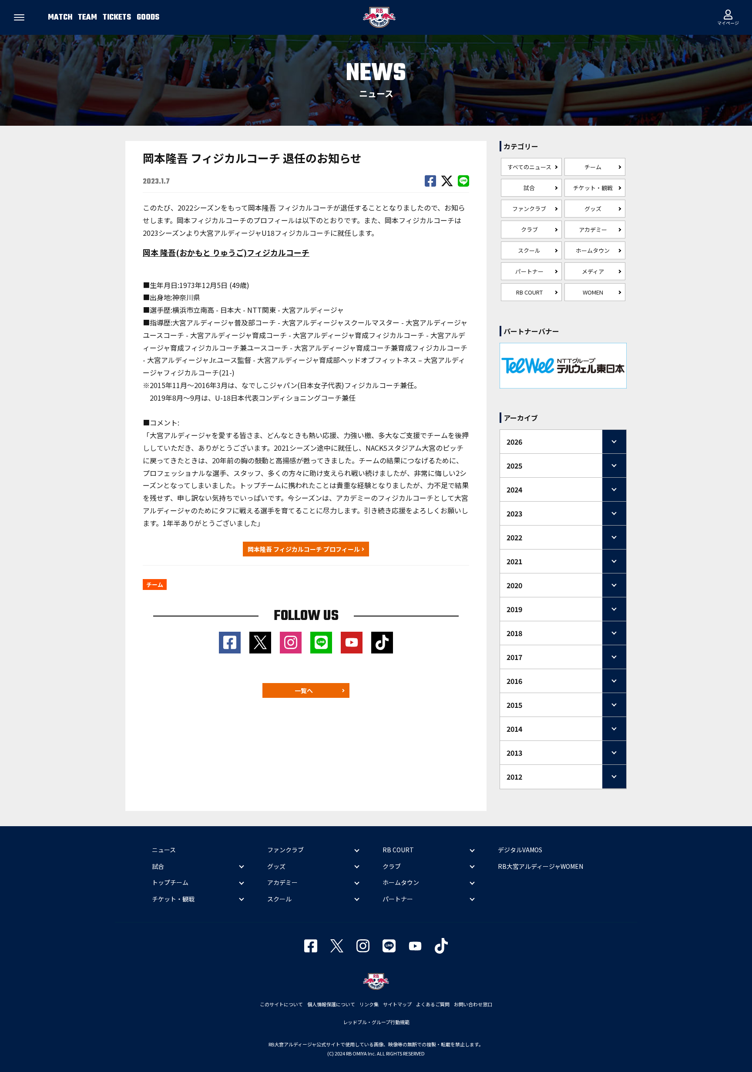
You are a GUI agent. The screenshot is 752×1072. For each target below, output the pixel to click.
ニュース (164, 849)
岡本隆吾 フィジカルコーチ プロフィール (304, 549)
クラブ (529, 229)
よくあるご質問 (433, 1004)
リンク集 (369, 1004)
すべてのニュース (529, 167)
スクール (529, 250)
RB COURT (529, 292)
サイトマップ (397, 1004)
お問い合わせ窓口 (473, 1004)
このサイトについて (281, 1004)
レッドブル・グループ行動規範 (376, 1021)
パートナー (529, 271)
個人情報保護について (331, 1004)
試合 (529, 188)
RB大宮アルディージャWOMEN (540, 866)
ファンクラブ (529, 208)
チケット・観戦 (593, 188)
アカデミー (593, 229)
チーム (592, 167)
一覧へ (304, 690)
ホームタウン (593, 250)
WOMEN (593, 292)
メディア (593, 271)
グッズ (592, 208)
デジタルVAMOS (520, 849)
